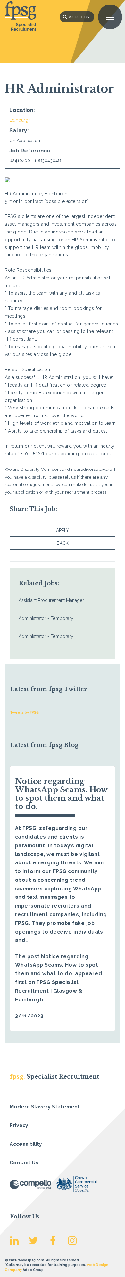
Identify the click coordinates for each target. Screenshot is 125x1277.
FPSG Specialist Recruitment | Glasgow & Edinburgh (48, 991)
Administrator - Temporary (46, 618)
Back (63, 543)
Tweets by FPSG (24, 712)
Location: (22, 110)
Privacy (19, 1125)
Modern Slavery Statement (45, 1107)
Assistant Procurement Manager (51, 600)
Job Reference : (31, 150)
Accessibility (26, 1144)
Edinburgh (20, 120)
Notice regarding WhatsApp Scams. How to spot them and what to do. (61, 794)
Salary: (19, 130)
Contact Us (24, 1163)
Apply (62, 530)
